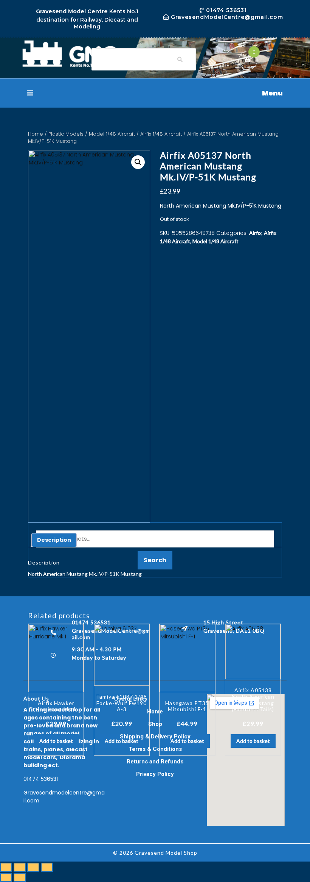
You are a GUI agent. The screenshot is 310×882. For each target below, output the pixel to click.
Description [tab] (54, 540)
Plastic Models (66, 134)
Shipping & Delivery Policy (155, 736)
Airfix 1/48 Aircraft (161, 134)
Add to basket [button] (56, 741)
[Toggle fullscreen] (20, 867)
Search (155, 560)
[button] (155, 93)
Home (35, 134)
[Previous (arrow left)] (6, 877)
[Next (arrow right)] (20, 877)
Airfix (255, 233)
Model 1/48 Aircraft (112, 134)
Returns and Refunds (155, 761)
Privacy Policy (155, 774)
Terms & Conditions (155, 749)
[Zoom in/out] (6, 867)
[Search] (180, 59)
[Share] (33, 867)
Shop (155, 724)
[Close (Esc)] (47, 867)
